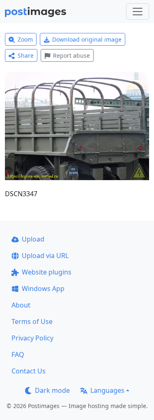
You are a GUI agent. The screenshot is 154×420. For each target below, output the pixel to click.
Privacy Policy (32, 338)
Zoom (25, 39)
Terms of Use (32, 321)
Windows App (43, 288)
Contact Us (28, 370)
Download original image (87, 39)
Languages (107, 390)
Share (26, 55)
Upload (33, 239)
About (20, 305)
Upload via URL (45, 255)
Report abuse (71, 55)
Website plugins (46, 272)
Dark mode (52, 390)
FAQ (17, 354)
